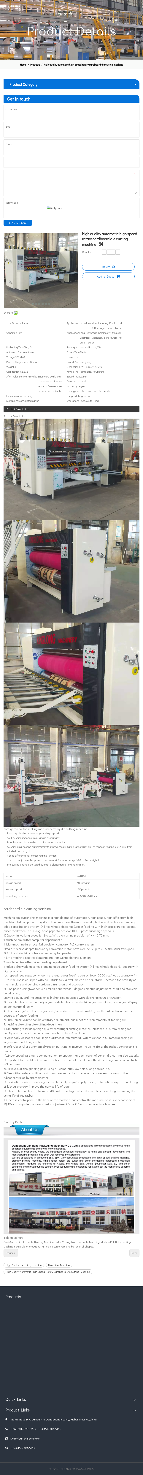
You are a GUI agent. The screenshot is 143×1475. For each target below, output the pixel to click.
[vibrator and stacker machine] (26, 1370)
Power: (70, 357)
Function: (11, 396)
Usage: (71, 396)
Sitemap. (88, 1469)
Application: (73, 333)
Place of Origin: (14, 362)
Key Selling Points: (77, 371)
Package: (72, 391)
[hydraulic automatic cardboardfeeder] (71, 1370)
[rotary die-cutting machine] (26, 1325)
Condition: (12, 333)
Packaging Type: (15, 347)
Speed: (70, 376)
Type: (9, 323)
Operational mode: (77, 401)
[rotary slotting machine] (71, 1325)
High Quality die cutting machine (24, 1265)
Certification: (13, 371)
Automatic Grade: (15, 352)
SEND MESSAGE (18, 223)
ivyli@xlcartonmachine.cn (25, 1438)
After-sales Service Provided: (22, 376)
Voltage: (10, 357)
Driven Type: (73, 352)
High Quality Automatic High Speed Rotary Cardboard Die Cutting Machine (48, 1271)
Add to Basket (106, 276)
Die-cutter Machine (59, 1265)
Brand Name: (74, 362)
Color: (70, 381)
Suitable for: (12, 401)
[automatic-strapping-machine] (116, 1370)
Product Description (17, 409)
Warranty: (72, 386)
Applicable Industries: (79, 323)
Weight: (10, 367)
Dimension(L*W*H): (77, 367)
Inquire (105, 267)
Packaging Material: (78, 347)
